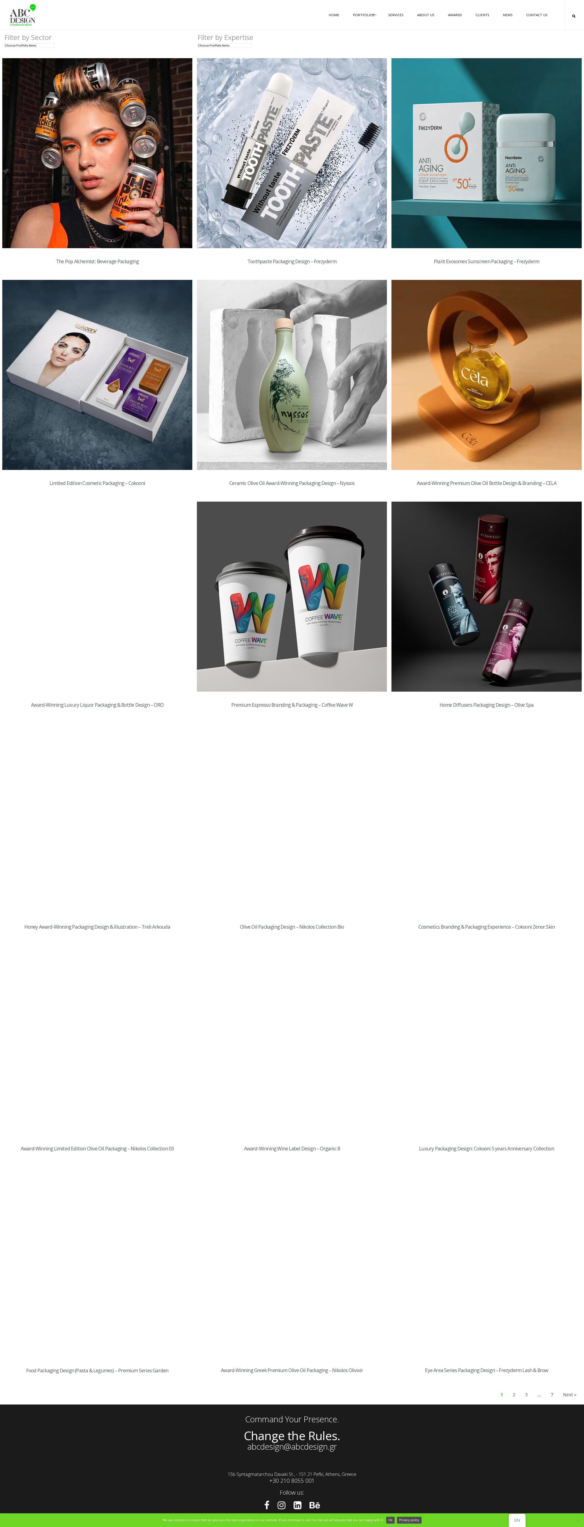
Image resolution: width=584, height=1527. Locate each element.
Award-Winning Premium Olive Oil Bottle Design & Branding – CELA (486, 483)
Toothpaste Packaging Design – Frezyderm (292, 261)
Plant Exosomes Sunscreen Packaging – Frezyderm (486, 261)
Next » (569, 1394)
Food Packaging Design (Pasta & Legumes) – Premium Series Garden (97, 1370)
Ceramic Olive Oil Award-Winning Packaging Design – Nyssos (292, 483)
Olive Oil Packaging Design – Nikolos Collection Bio (292, 927)
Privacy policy (409, 1520)
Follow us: (292, 1492)
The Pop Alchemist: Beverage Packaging (97, 261)
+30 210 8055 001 (292, 1480)
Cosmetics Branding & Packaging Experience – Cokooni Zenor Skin (486, 927)
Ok (390, 1520)
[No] (578, 1520)
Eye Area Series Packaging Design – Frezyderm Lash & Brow (486, 1370)
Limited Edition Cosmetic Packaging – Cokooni (97, 483)
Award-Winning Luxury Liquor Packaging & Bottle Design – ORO (97, 705)
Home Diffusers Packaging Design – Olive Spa (487, 705)
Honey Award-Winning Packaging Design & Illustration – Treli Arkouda (97, 927)
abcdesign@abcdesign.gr (292, 1446)
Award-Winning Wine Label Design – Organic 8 (292, 1148)
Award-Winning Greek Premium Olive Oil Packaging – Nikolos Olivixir (292, 1370)
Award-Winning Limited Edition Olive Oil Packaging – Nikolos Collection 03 (97, 1148)
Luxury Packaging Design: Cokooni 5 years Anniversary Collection (486, 1148)
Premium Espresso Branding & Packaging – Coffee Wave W (292, 705)
